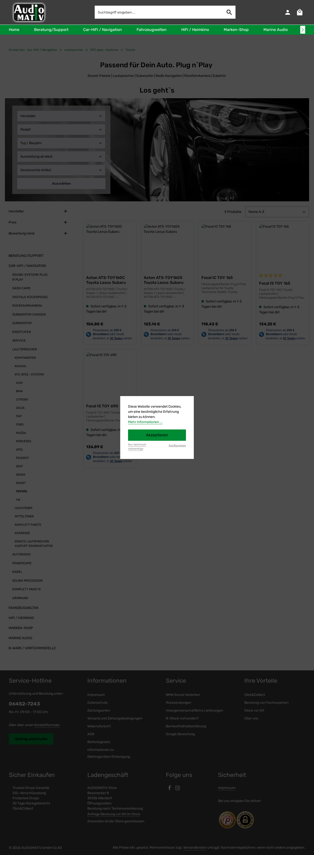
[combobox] (159, 12)
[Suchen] (229, 12)
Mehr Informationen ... (145, 422)
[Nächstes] (302, 30)
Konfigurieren (177, 445)
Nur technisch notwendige (137, 446)
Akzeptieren (157, 435)
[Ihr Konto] (287, 12)
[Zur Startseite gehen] (28, 12)
